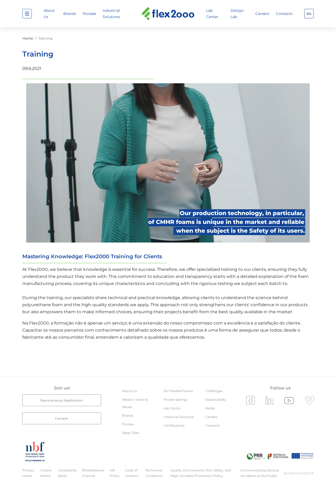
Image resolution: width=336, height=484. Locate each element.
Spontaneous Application (61, 400)
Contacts (284, 13)
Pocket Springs (175, 400)
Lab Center (212, 13)
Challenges (214, 391)
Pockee (89, 13)
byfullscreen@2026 (299, 473)
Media (210, 408)
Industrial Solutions (111, 13)
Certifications (174, 425)
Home (27, 38)
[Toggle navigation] (27, 13)
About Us (49, 13)
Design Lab (237, 13)
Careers (262, 13)
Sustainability (215, 400)
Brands (69, 13)
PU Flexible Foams (178, 391)
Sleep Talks (130, 433)
